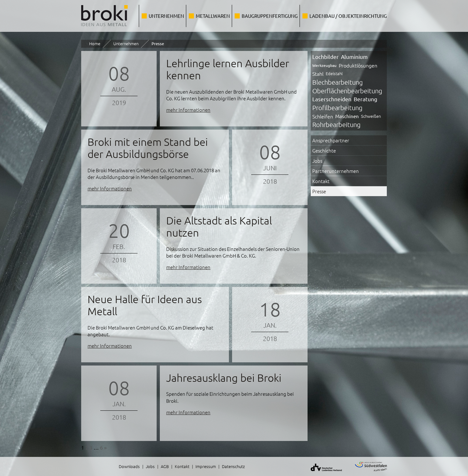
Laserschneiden (331, 99)
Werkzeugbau (324, 65)
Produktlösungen (358, 65)
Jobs (317, 160)
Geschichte (324, 150)
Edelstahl (334, 73)
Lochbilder (325, 56)
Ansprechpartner (330, 140)
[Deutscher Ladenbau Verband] (322, 472)
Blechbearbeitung (337, 82)
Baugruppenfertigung (270, 16)
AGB (165, 466)
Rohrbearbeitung (336, 124)
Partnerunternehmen (335, 170)
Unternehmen (166, 16)
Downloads (129, 466)
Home (94, 43)
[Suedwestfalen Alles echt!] (367, 472)
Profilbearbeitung (337, 107)
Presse (319, 191)
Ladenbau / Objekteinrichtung (348, 16)
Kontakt (321, 181)
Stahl (317, 73)
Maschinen (347, 116)
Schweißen (371, 116)
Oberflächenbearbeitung (347, 91)
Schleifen (322, 116)
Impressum (205, 466)
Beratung (365, 99)
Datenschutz (233, 466)
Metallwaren (213, 16)
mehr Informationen (188, 109)
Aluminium (354, 56)
